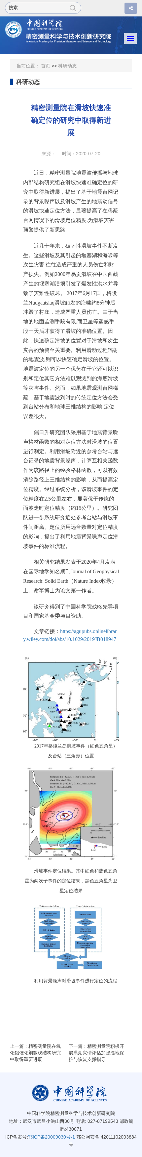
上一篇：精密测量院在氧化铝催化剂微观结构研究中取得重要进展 (35, 1053)
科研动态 (67, 65)
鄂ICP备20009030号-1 (51, 1137)
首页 (45, 65)
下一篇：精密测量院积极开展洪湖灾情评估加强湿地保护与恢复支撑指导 (96, 1053)
